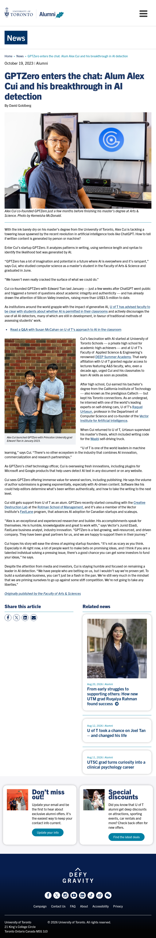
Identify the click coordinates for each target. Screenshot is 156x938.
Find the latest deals (126, 837)
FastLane (26, 511)
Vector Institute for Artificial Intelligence (114, 418)
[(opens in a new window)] (17, 799)
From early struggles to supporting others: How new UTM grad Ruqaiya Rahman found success (112, 696)
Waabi (94, 438)
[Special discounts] (94, 799)
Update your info (48, 832)
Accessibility (100, 906)
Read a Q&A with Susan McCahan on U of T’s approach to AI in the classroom (65, 329)
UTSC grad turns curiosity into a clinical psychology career (116, 764)
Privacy (118, 906)
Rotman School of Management (60, 507)
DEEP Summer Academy (113, 357)
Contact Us (58, 906)
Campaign (40, 906)
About (84, 906)
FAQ (73, 906)
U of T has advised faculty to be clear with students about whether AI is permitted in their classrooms (77, 308)
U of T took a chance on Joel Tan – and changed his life (116, 733)
